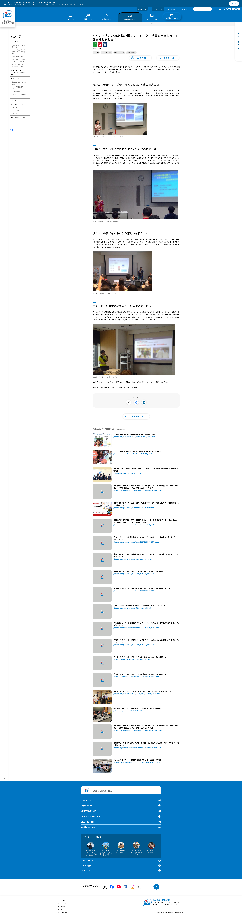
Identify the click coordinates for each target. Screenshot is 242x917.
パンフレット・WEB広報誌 (19, 96)
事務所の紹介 (15, 78)
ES (238, 9)
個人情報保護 (61, 906)
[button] (140, 58)
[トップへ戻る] (156, 887)
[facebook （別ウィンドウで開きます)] (112, 887)
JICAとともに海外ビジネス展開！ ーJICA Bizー (18, 60)
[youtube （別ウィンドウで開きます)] (119, 886)
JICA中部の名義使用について (18, 88)
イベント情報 (15, 111)
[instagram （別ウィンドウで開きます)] (132, 887)
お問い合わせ (184, 9)
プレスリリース (16, 108)
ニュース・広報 (88, 821)
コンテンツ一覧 (157, 9)
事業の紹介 (14, 41)
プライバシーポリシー (39, 4)
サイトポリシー (62, 900)
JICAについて (87, 800)
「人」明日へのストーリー (18, 118)
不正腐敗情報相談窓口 (64, 912)
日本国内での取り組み (90, 816)
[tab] (220, 9)
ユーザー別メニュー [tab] (97, 837)
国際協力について (88, 827)
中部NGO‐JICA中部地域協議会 (19, 83)
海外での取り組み (89, 811)
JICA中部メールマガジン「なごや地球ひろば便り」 (18, 72)
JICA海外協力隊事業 (17, 57)
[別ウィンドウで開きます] (128, 402)
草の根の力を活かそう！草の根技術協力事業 (18, 65)
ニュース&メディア (16, 104)
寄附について (142, 9)
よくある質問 (172, 9)
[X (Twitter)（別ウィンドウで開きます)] (105, 887)
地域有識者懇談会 (17, 92)
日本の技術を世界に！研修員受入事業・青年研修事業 (18, 52)
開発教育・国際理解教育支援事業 (18, 46)
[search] (202, 9)
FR (234, 9)
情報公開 (60, 909)
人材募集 (13, 100)
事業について (87, 805)
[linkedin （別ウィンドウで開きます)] (126, 886)
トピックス (15, 114)
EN (229, 9)
